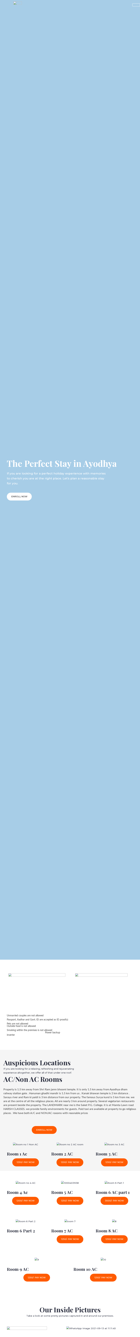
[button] (19, 497)
